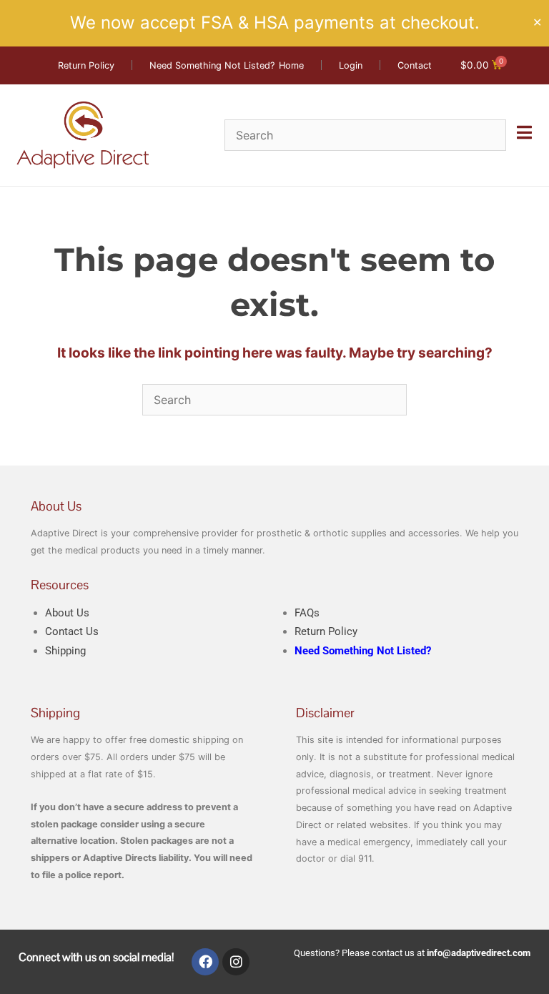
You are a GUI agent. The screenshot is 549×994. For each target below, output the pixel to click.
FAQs (307, 612)
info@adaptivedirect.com (478, 953)
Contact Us (72, 631)
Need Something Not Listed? (363, 650)
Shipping (65, 650)
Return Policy (326, 631)
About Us (67, 612)
